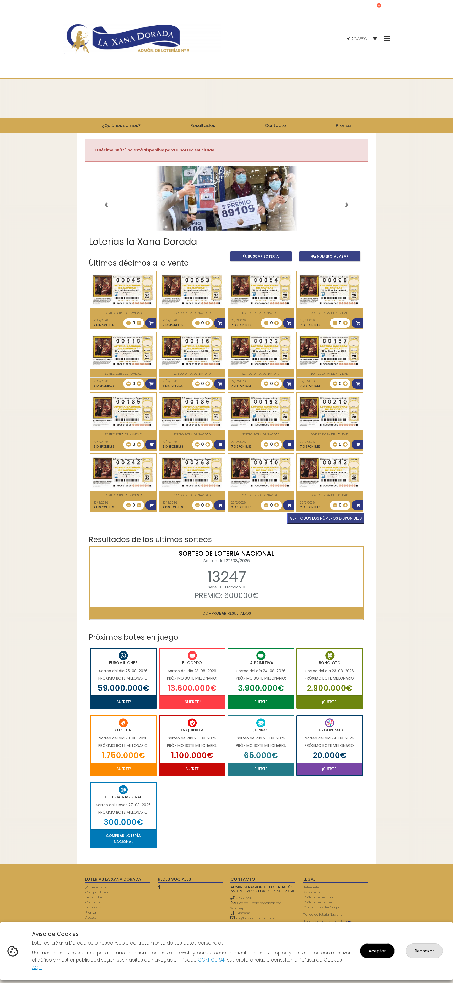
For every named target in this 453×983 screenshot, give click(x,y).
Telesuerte (311, 887)
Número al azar (332, 256)
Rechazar (424, 951)
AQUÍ (37, 967)
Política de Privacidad (320, 897)
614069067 (243, 913)
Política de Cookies (318, 902)
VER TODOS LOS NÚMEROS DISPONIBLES (326, 518)
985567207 (244, 898)
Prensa (90, 912)
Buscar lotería (263, 256)
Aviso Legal (312, 892)
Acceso (358, 38)
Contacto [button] (275, 125)
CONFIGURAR (212, 960)
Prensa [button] (343, 125)
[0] (377, 39)
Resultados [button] (202, 125)
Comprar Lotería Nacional (123, 838)
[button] (106, 205)
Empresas (93, 907)
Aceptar (377, 951)
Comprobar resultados (226, 613)
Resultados (93, 897)
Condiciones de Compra (322, 907)
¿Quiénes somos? (98, 887)
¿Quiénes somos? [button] (121, 125)
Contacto (92, 902)
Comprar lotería (97, 892)
